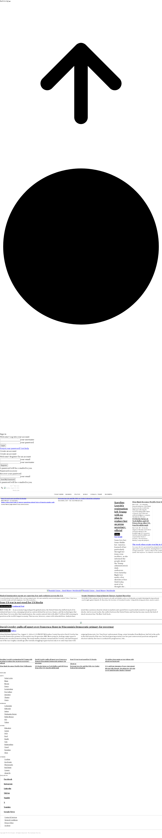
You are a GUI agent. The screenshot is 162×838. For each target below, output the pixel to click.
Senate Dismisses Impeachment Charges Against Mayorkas (106, 595)
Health (6, 739)
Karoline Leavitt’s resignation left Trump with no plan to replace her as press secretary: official (16, 661)
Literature (7, 695)
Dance (6, 686)
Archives (7, 825)
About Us (7, 773)
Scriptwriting (8, 689)
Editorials (7, 708)
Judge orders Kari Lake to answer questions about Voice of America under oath (27, 502)
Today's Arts (8, 678)
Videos (6, 722)
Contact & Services (11, 817)
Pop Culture (8, 692)
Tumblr (7, 798)
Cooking (7, 759)
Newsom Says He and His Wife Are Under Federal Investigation (79, 498)
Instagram (8, 784)
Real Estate (7, 767)
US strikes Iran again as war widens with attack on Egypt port (119, 660)
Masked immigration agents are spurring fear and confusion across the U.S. (31, 595)
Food (6, 736)
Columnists (8, 706)
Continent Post (18, 606)
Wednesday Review (10, 714)
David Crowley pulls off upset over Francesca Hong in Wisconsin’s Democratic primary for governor (57, 626)
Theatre (6, 697)
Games (6, 731)
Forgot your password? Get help (14, 448)
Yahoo (13, 631)
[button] (2, 488)
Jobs (5, 742)
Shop (6, 753)
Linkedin (7, 788)
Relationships (8, 744)
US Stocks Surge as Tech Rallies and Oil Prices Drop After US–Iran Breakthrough (141, 522)
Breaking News (5, 631)
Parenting (7, 750)
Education (7, 728)
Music (6, 681)
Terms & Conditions (11, 820)
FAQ (5, 719)
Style (6, 733)
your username (27, 439)
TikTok (7, 793)
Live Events (8, 762)
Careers (6, 770)
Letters (6, 711)
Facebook (8, 779)
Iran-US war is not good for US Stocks (13, 498)
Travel (6, 747)
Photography (8, 765)
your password (27, 442)
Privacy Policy (9, 823)
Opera (6, 700)
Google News (9, 812)
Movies (6, 684)
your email (25, 459)
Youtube (7, 807)
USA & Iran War (5, 606)
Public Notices (9, 717)
